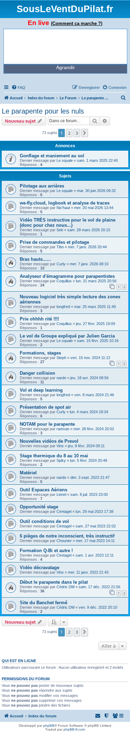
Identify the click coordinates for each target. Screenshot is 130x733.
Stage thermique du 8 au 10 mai (54, 455)
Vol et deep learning (41, 390)
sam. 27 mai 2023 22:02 (96, 526)
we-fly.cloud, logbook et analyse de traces (65, 203)
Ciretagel (64, 511)
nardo (61, 378)
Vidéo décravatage (39, 567)
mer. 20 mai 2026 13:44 (93, 208)
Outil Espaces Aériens (43, 489)
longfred (63, 307)
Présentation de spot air (45, 407)
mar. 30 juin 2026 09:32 (96, 191)
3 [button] (77, 133)
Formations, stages (40, 353)
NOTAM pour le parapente (47, 424)
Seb (60, 230)
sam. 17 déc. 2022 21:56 (99, 587)
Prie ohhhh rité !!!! (39, 319)
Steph (61, 358)
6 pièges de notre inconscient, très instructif (67, 536)
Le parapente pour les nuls (43, 111)
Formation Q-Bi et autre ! (46, 550)
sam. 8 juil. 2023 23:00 (89, 494)
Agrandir (65, 67)
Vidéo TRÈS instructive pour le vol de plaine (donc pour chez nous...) (67, 222)
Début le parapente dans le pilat (54, 582)
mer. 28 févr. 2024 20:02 (93, 429)
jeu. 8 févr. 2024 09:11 (86, 446)
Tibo (60, 247)
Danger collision (37, 373)
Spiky (61, 460)
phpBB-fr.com (74, 729)
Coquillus (64, 281)
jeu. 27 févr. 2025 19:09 (95, 324)
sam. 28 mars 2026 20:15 (88, 230)
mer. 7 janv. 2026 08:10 (89, 264)
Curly (61, 264)
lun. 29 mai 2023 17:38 (94, 511)
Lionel (61, 494)
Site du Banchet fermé (43, 602)
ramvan (63, 429)
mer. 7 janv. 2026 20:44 (87, 247)
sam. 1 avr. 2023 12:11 (95, 555)
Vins (60, 446)
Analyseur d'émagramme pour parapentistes (67, 276)
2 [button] (69, 133)
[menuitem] (18, 87)
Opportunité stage (39, 506)
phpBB (48, 725)
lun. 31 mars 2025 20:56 (96, 281)
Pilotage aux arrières (42, 186)
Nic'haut (63, 208)
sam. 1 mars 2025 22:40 (97, 160)
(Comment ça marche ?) (76, 23)
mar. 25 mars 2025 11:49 (95, 307)
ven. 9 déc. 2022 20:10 (98, 607)
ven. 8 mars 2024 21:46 (94, 395)
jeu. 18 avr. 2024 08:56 (89, 378)
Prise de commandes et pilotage (54, 242)
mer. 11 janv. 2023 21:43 (88, 572)
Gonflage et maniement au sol (52, 155)
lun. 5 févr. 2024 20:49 (88, 460)
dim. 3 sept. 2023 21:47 (90, 477)
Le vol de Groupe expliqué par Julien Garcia (67, 336)
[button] (84, 133)
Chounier (64, 541)
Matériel (28, 472)
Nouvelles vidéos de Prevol (49, 441)
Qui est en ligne (19, 661)
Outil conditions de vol (44, 521)
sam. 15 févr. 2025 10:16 (98, 341)
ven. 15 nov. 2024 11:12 (90, 358)
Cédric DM (66, 587)
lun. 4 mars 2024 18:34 (89, 412)
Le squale (65, 160)
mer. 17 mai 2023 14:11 (95, 541)
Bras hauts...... (35, 259)
